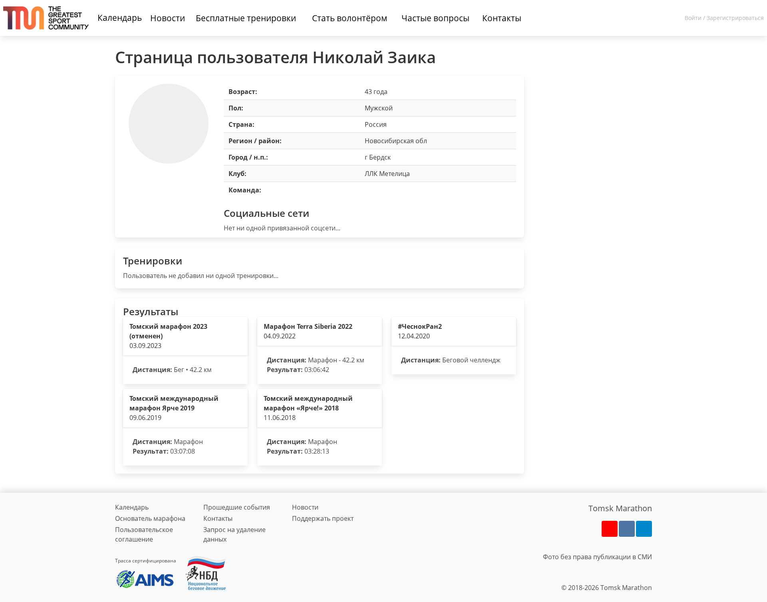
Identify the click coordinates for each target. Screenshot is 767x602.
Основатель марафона (150, 518)
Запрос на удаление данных (234, 534)
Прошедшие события (236, 507)
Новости (305, 507)
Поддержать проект (323, 518)
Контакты (217, 518)
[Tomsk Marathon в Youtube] (610, 529)
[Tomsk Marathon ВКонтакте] (627, 529)
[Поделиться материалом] (644, 529)
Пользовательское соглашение (144, 534)
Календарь (119, 17)
